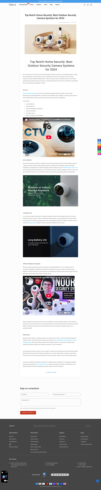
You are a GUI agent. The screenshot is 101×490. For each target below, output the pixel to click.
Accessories (83, 441)
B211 (70, 167)
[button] (84, 4)
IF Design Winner (13, 441)
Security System (84, 439)
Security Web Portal (63, 446)
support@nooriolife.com (52, 463)
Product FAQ (62, 441)
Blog (10, 444)
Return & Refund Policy (36, 446)
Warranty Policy (34, 449)
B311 (73, 167)
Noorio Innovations (47, 486)
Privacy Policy (34, 436)
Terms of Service (34, 439)
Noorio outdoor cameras (42, 364)
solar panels (33, 222)
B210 (67, 167)
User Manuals (62, 436)
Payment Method (34, 441)
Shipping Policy (34, 444)
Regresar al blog (51, 372)
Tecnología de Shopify (56, 486)
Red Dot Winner (12, 439)
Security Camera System (86, 444)
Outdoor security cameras (29, 93)
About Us (11, 436)
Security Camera (84, 436)
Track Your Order (63, 444)
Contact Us (61, 439)
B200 (64, 167)
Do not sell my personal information (39, 452)
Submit (88, 426)
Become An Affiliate (13, 446)
